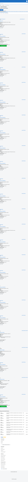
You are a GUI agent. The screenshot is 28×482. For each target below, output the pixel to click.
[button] (27, 1)
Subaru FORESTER (2, 36)
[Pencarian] (27, 3)
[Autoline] (0, 5)
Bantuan (2, 441)
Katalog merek (2, 460)
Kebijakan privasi (3, 456)
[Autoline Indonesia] (5, 1)
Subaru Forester (2, 332)
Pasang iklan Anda (3, 45)
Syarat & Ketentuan (3, 455)
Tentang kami (2, 440)
